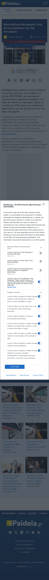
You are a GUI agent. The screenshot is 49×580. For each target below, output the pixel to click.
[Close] (44, 205)
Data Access (24, 375)
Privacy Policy (38, 375)
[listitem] (24, 247)
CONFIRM (14, 367)
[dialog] (24, 290)
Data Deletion (11, 375)
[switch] (40, 253)
